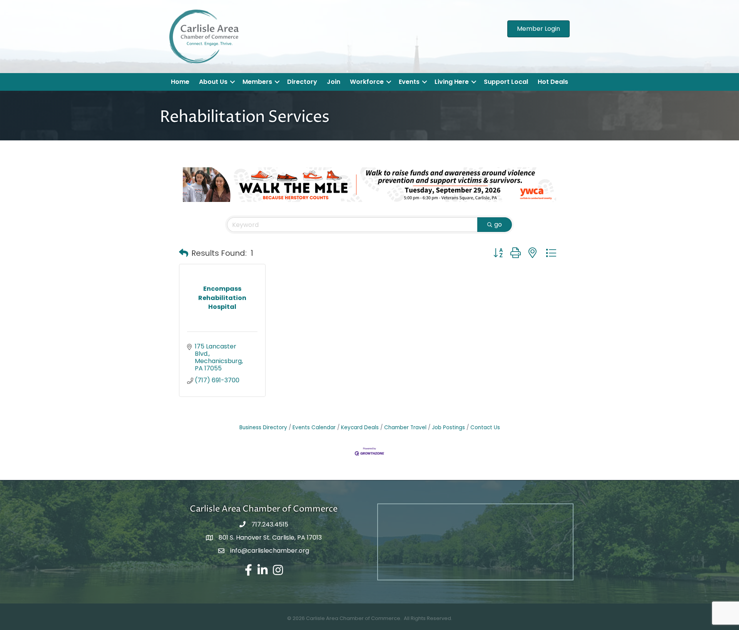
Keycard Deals (360, 427)
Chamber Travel (405, 427)
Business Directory (263, 427)
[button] (183, 253)
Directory (302, 81)
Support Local (506, 81)
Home (180, 81)
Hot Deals (553, 81)
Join (333, 81)
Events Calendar (314, 427)
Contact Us (485, 427)
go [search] (498, 224)
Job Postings (448, 427)
